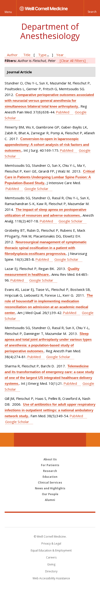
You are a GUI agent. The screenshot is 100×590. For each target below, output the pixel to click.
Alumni (50, 500)
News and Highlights (50, 488)
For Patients (50, 465)
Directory (51, 571)
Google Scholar (36, 188)
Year (60, 54)
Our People (50, 494)
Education (50, 477)
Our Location (7, 440)
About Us (50, 459)
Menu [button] (8, 12)
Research (50, 471)
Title (26, 54)
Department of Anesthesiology (50, 31)
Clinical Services (50, 482)
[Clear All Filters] (73, 60)
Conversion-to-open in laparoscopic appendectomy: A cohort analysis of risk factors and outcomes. (47, 144)
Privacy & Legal (51, 543)
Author (12, 54)
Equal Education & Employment (51, 550)
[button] (92, 8)
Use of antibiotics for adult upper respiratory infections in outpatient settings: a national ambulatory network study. (50, 410)
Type (42, 54)
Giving (51, 564)
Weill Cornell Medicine (50, 520)
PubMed (62, 112)
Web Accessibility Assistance (51, 578)
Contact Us (93, 440)
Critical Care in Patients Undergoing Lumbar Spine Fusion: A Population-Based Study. (50, 177)
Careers (51, 557)
